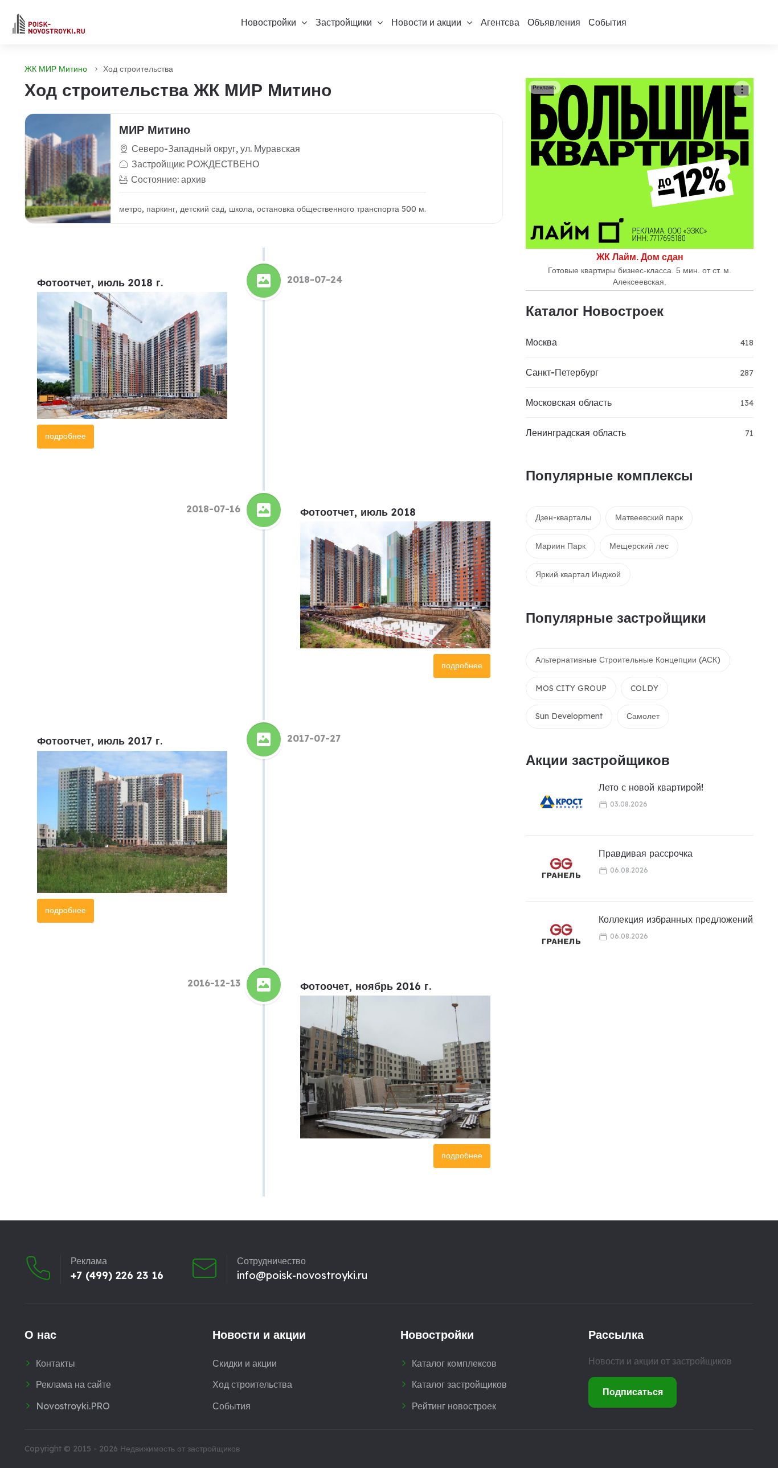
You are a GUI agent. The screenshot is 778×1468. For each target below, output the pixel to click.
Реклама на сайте (73, 1384)
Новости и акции (426, 22)
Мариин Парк (560, 546)
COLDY (644, 688)
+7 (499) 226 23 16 (117, 1275)
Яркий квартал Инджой (578, 574)
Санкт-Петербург (562, 372)
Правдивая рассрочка (646, 853)
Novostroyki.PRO (73, 1406)
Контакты (55, 1363)
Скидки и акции (244, 1363)
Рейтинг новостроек (454, 1406)
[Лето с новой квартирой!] (554, 802)
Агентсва (500, 22)
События (607, 22)
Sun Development (569, 716)
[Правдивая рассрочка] (554, 868)
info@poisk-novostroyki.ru (302, 1275)
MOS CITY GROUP (571, 688)
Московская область (569, 402)
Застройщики (344, 22)
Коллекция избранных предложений (676, 919)
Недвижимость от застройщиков (180, 1449)
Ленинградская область (576, 432)
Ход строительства (252, 1384)
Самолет (643, 716)
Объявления (553, 22)
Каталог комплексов (454, 1363)
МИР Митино (154, 129)
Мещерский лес (639, 546)
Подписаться (633, 1391)
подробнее (65, 436)
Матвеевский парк (649, 517)
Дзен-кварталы (563, 517)
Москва (541, 342)
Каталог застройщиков (459, 1384)
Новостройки (268, 22)
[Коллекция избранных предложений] (554, 934)
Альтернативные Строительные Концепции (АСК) (627, 660)
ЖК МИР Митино (55, 69)
